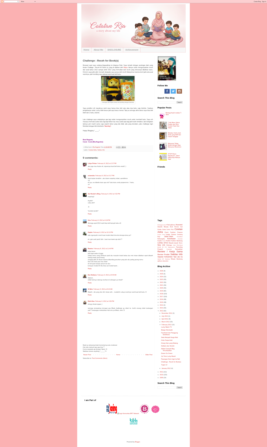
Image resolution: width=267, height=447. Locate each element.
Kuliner (168, 241)
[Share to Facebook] (123, 147)
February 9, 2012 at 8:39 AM (106, 275)
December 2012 (167, 313)
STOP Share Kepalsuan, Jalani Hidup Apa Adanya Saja (174, 156)
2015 (162, 302)
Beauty (166, 227)
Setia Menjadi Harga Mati (169, 337)
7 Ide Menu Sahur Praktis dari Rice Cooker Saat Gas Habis (174, 125)
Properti (160, 249)
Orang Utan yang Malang (169, 343)
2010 (162, 374)
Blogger (137, 442)
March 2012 (166, 322)
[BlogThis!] (119, 147)
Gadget (168, 234)
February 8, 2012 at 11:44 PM (103, 248)
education (165, 261)
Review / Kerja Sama (170, 251)
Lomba (160, 243)
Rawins (90, 248)
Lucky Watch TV (166, 327)
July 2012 (165, 316)
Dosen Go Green (166, 353)
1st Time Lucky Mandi (168, 356)
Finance (180, 232)
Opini (174, 245)
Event (166, 232)
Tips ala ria (178, 257)
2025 (162, 274)
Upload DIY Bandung (163, 259)
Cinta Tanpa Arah (167, 340)
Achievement (131, 50)
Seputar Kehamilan (165, 257)
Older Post (148, 354)
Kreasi (164, 240)
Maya (125, 67)
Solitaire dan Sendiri (167, 346)
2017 (162, 296)
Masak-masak (173, 243)
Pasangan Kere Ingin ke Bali (170, 359)
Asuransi (179, 225)
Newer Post (87, 354)
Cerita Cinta (161, 229)
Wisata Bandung (177, 259)
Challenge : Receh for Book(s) (171, 362)
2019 (162, 291)
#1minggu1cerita (161, 224)
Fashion (173, 232)
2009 (162, 377)
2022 (162, 282)
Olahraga (169, 245)
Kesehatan (171, 239)
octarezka (91, 175)
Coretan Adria (92, 150)
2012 (162, 311)
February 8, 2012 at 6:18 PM (100, 220)
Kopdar (159, 241)
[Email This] (117, 147)
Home (86, 50)
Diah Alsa (91, 301)
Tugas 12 (164, 365)
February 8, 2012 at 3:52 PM (110, 194)
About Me (98, 50)
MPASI (166, 243)
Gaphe (90, 232)
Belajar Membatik (167, 330)
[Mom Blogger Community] (155, 413)
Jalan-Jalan (168, 236)
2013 (162, 308)
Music (181, 243)
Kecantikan (180, 236)
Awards (159, 227)
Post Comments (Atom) (99, 358)
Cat (181, 227)
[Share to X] (121, 147)
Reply (90, 169)
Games (173, 234)
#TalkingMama (170, 225)
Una (89, 220)
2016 (162, 299)
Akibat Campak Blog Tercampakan (167, 349)
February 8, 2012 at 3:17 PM (104, 175)
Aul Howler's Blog (94, 194)
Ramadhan (179, 249)
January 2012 (166, 368)
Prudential (169, 249)
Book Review (174, 227)
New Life (161, 245)
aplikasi (159, 261)
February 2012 (167, 324)
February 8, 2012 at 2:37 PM (106, 163)
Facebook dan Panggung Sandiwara (169, 333)
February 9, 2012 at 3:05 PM (104, 301)
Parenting (179, 247)
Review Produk (163, 255)
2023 (162, 279)
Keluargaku (161, 239)
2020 (162, 288)
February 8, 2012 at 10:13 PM (103, 232)
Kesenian (180, 238)
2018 (162, 293)
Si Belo (90, 289)
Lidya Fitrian (92, 163)
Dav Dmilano (92, 275)
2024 (162, 276)
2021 (162, 285)
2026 (162, 271)
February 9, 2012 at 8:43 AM (102, 289)
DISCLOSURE (114, 50)
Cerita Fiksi (170, 229)
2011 (161, 372)
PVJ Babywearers (170, 247)
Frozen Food (161, 234)
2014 (162, 305)
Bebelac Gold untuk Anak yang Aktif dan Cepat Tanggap (174, 134)
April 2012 (165, 319)
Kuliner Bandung (177, 241)
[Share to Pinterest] (125, 147)
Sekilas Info (101, 150)
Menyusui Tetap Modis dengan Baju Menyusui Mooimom (174, 145)
